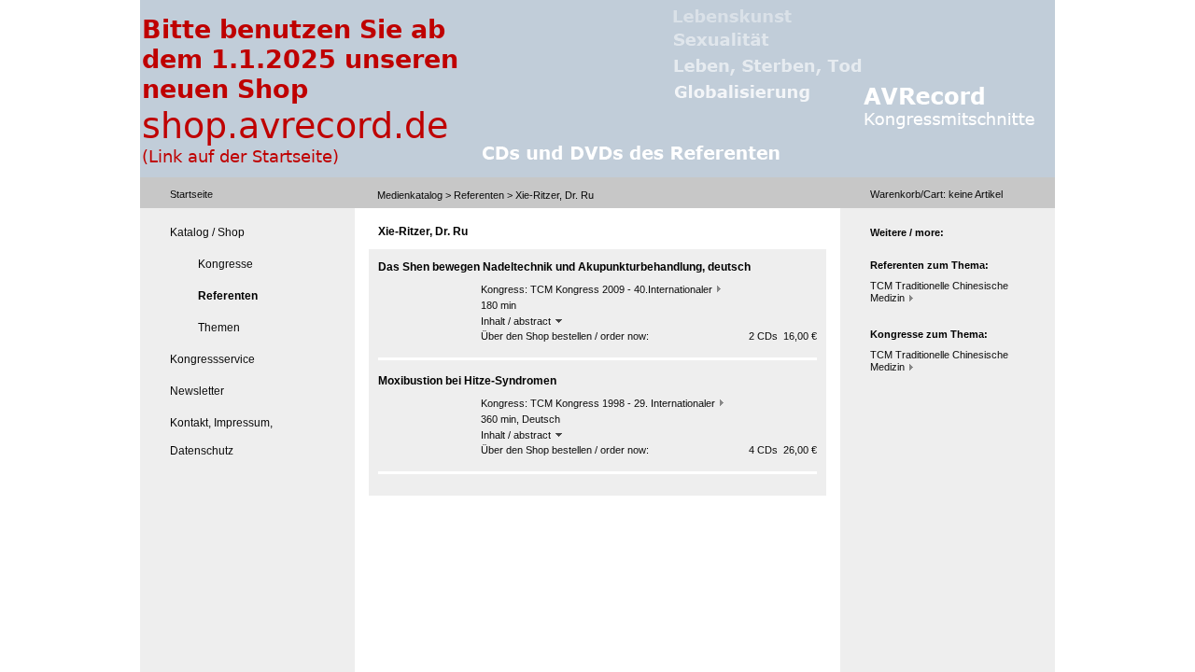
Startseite (191, 194)
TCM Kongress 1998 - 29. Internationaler (622, 403)
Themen (219, 327)
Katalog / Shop (207, 232)
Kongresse (225, 264)
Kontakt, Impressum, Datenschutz (221, 436)
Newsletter (197, 391)
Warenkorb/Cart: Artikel (936, 194)
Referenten (479, 195)
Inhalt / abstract (517, 321)
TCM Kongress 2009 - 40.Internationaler (621, 289)
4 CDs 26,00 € (783, 449)
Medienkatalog (410, 195)
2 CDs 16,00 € (783, 336)
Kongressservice (212, 359)
